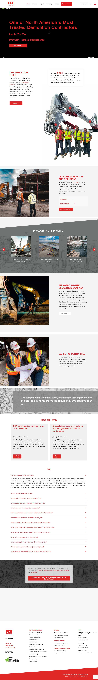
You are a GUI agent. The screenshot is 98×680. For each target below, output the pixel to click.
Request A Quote (66, 3)
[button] (4, 249)
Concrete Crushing (33, 654)
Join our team (74, 674)
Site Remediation (33, 646)
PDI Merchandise (66, 674)
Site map (86, 674)
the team (76, 182)
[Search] (90, 3)
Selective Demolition (34, 634)
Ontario (40, 570)
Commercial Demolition (34, 637)
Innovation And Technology (35, 632)
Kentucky (66, 570)
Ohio (60, 570)
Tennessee (33, 572)
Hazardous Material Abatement (36, 649)
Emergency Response (34, 658)
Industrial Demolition (34, 639)
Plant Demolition (33, 642)
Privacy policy (80, 674)
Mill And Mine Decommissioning (36, 644)
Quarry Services (33, 661)
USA (79, 630)
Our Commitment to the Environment (38, 656)
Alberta (45, 570)
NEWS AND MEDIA (49, 420)
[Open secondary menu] (95, 3)
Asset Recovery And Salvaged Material (38, 651)
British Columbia (53, 570)
